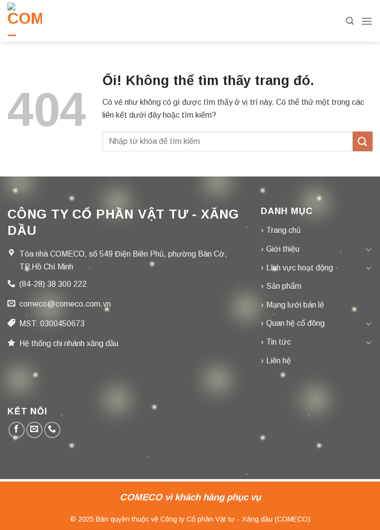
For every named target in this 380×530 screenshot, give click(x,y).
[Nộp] (363, 141)
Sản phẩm (283, 286)
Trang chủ (283, 230)
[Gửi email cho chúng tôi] (34, 430)
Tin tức (278, 342)
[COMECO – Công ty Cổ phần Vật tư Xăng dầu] (24, 21)
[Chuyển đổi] (369, 249)
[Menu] (367, 21)
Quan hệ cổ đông (295, 323)
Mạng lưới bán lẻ (295, 305)
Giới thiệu (282, 249)
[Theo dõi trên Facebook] (16, 430)
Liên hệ (278, 360)
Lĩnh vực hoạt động (299, 268)
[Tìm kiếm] (350, 21)
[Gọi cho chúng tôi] (52, 430)
